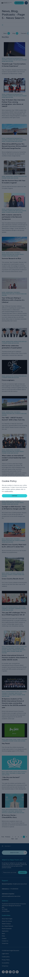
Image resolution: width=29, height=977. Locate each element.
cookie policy (8, 491)
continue (14, 495)
